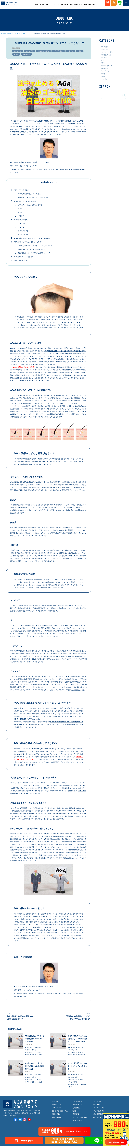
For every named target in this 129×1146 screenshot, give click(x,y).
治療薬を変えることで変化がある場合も (31, 249)
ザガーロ (21, 227)
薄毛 (103, 63)
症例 (74, 1111)
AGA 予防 (105, 49)
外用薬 (20, 209)
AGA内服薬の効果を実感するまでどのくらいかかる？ (32, 238)
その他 (104, 79)
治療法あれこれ (107, 66)
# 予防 (79, 51)
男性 (103, 74)
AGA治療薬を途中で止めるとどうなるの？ (28, 242)
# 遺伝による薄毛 (43, 51)
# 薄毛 (16, 54)
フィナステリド (23, 231)
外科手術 (21, 216)
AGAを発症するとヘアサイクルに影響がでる (33, 197)
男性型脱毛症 (106, 55)
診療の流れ (78, 4)
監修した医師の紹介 (21, 260)
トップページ (56, 1101)
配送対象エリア (78, 1105)
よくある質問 (77, 1101)
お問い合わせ (77, 1120)
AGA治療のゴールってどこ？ (24, 257)
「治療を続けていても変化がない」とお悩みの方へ (35, 246)
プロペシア (21, 223)
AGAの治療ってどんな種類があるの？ (27, 201)
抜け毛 (104, 58)
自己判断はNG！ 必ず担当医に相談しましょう (34, 253)
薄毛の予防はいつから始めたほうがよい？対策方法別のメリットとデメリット (77, 1039)
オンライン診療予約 (79, 1117)
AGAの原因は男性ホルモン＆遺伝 (29, 194)
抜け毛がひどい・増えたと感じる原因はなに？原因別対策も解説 (34, 1066)
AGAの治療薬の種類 (21, 220)
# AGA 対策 (17, 51)
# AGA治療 (26, 54)
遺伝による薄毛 (107, 52)
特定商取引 (97, 1117)
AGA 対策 (105, 47)
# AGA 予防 (29, 51)
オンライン (106, 71)
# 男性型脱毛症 (58, 51)
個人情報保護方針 (99, 1114)
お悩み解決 (76, 1108)
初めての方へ (39, 4)
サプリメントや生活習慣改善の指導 (30, 205)
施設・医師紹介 (89, 4)
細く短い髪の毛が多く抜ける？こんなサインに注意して (77, 1066)
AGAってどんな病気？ (21, 190)
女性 (103, 76)
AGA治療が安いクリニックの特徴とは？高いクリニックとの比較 (35, 1039)
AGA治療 (105, 68)
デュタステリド (23, 235)
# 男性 (70, 1087)
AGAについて (51, 4)
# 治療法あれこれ (73, 1084)
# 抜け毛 (70, 51)
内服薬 (20, 212)
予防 (103, 60)
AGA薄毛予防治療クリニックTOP (10, 33)
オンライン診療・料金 (65, 4)
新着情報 (75, 1114)
